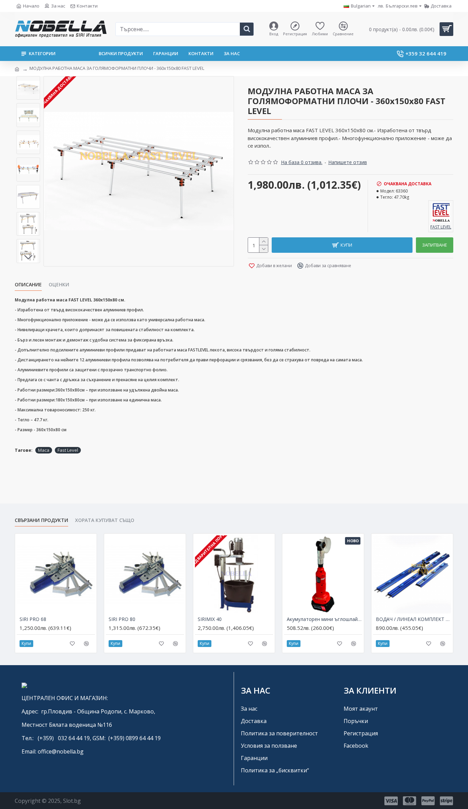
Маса (43, 450)
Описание (28, 285)
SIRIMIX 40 (210, 619)
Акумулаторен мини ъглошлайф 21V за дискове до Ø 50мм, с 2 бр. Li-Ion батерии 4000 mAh (324, 619)
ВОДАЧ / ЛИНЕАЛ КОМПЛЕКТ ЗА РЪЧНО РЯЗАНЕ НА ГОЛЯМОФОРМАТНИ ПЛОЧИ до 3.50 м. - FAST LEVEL (413, 619)
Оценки (59, 285)
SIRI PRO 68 (33, 619)
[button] (28, 81)
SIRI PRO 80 (122, 619)
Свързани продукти (41, 520)
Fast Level (68, 450)
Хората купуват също (104, 520)
